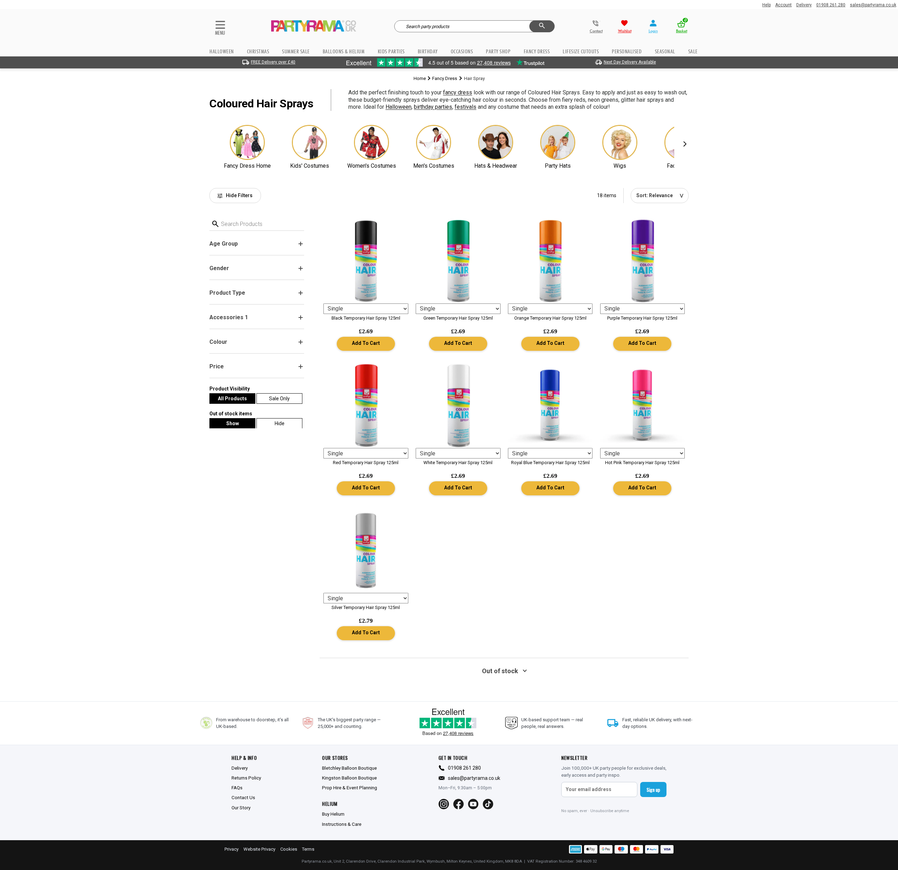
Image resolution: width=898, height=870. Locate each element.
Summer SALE (296, 51)
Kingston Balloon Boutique (349, 778)
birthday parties (433, 106)
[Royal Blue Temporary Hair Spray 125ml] (550, 405)
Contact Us (243, 797)
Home (420, 78)
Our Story (241, 807)
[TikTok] (488, 804)
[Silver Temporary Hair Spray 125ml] (365, 550)
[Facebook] (458, 804)
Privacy (231, 849)
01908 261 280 (830, 4)
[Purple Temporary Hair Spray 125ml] (642, 261)
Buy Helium (333, 814)
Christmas (258, 51)
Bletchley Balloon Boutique (349, 768)
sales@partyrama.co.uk (873, 4)
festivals (465, 106)
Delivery (804, 4)
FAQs (237, 787)
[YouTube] (473, 804)
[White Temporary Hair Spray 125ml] (458, 405)
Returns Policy (246, 778)
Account (783, 4)
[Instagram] (443, 804)
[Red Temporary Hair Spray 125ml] (365, 405)
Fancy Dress (444, 78)
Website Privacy (259, 849)
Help (766, 4)
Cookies (288, 849)
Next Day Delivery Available (630, 62)
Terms (308, 849)
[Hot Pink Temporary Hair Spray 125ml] (642, 405)
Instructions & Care (341, 824)
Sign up (653, 789)
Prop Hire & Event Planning (349, 787)
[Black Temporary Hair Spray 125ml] (365, 261)
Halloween (221, 51)
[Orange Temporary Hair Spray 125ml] (550, 261)
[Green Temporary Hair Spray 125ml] (458, 261)
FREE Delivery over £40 (273, 62)
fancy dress (457, 92)
